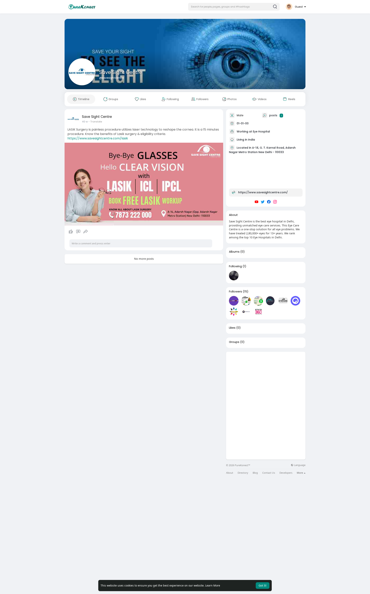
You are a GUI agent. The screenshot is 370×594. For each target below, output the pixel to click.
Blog (255, 473)
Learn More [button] (212, 585)
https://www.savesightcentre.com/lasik (97, 138)
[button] (234, 7)
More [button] (300, 472)
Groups (234, 341)
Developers (285, 473)
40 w (85, 121)
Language (299, 465)
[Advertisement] (265, 379)
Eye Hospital (261, 131)
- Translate (95, 121)
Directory (243, 473)
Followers (235, 291)
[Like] (78, 231)
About (229, 473)
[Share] (85, 231)
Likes (232, 327)
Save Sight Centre (120, 72)
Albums (234, 251)
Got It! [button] (263, 585)
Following (235, 266)
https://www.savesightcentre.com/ (263, 192)
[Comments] (78, 231)
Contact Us (268, 473)
